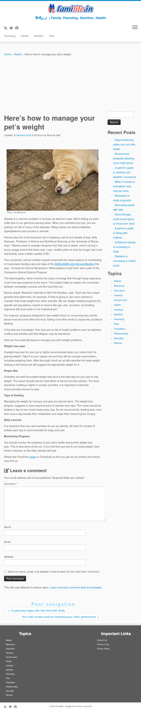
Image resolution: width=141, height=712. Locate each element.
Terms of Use (103, 644)
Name (7, 527)
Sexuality (119, 338)
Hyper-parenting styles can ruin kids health (124, 144)
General (118, 295)
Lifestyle (118, 309)
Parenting (9, 36)
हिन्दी (38, 17)
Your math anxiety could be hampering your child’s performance (60, 617)
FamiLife (60, 706)
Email (7, 542)
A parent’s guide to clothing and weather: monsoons (124, 172)
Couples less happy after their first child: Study (36, 610)
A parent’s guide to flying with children (123, 232)
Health (24, 36)
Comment (10, 484)
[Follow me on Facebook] (18, 27)
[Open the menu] (135, 27)
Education (119, 290)
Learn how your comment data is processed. (76, 587)
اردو (44, 17)
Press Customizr (84, 706)
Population (119, 328)
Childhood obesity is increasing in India (124, 246)
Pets (51, 36)
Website (8, 556)
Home (7, 54)
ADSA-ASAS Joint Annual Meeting (74, 264)
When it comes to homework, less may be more (124, 186)
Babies (117, 281)
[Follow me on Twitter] (12, 27)
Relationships (121, 333)
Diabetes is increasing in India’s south (124, 260)
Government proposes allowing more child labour (123, 158)
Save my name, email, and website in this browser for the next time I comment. (54, 571)
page (33, 457)
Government (120, 300)
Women (118, 343)
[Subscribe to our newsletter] (22, 27)
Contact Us (102, 640)
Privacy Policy (103, 648)
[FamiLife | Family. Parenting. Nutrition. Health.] (70, 8)
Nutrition (39, 36)
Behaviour (119, 285)
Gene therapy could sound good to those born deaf (123, 218)
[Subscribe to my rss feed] (7, 27)
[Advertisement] (70, 84)
